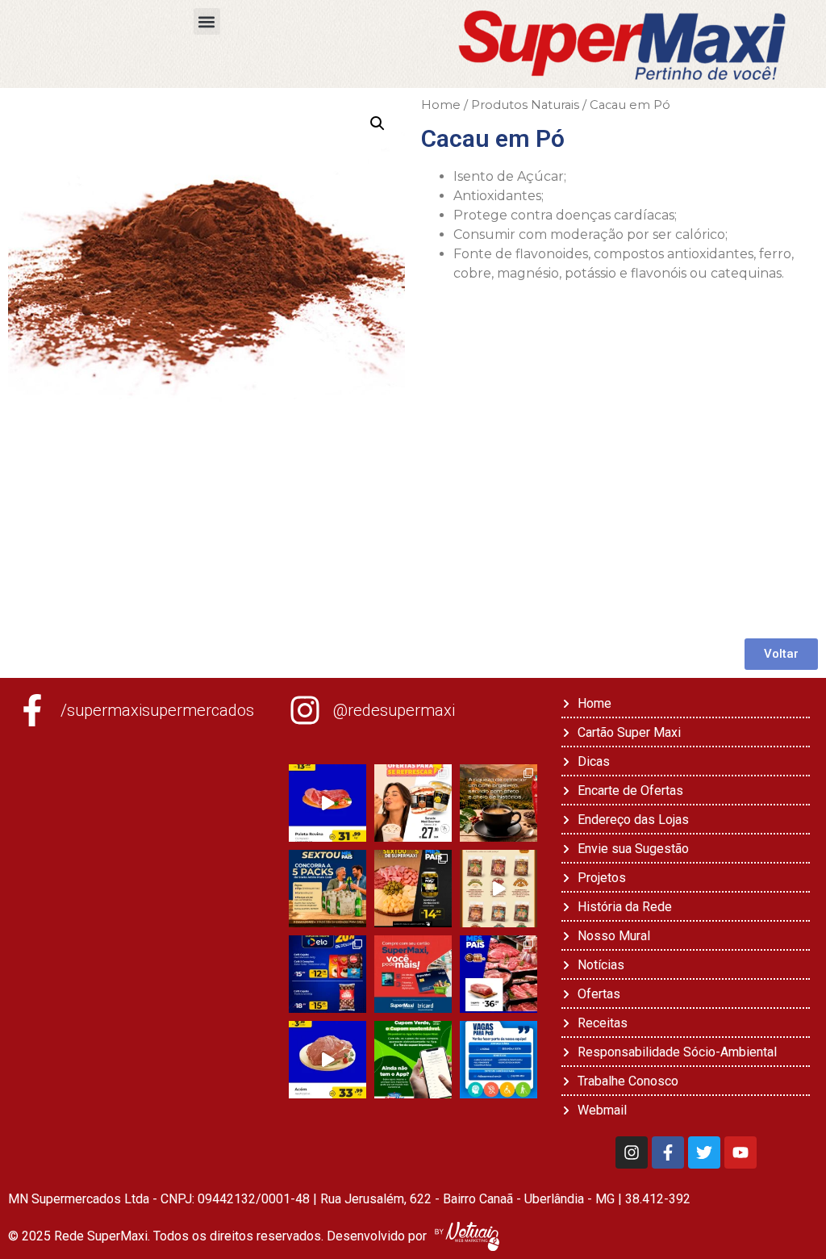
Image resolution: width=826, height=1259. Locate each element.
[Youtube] (740, 1152)
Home (441, 105)
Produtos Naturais (525, 105)
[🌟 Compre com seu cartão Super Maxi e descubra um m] (413, 974)
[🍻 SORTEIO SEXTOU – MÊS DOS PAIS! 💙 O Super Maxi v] (327, 888)
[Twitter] (704, 1152)
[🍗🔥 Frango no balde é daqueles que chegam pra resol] (498, 888)
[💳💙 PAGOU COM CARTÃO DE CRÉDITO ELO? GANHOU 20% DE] (327, 974)
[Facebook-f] (668, 1152)
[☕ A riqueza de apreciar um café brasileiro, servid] (498, 803)
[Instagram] (631, 1152)
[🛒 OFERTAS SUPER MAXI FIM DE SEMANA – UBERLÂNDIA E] (327, 803)
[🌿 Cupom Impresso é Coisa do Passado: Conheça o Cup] (413, 1059)
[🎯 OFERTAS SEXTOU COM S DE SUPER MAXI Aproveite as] (413, 888)
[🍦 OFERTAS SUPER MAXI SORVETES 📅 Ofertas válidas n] (413, 803)
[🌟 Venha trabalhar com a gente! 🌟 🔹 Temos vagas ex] (498, 1059)
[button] (207, 21)
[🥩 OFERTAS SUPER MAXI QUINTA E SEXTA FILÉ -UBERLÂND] (498, 974)
